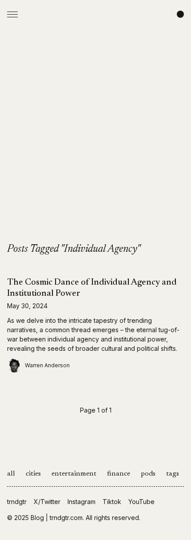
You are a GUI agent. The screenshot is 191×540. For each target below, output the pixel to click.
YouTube (141, 501)
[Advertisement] (95, 142)
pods (148, 473)
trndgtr (17, 501)
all (11, 473)
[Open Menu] (12, 14)
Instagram (82, 501)
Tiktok (112, 501)
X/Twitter (47, 501)
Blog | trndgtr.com (57, 517)
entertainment (74, 473)
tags (172, 473)
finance (118, 473)
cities (33, 473)
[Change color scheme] (180, 14)
